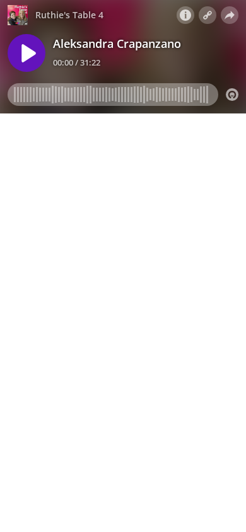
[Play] (26, 53)
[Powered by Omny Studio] (232, 94)
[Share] (229, 15)
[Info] (185, 15)
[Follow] (207, 15)
